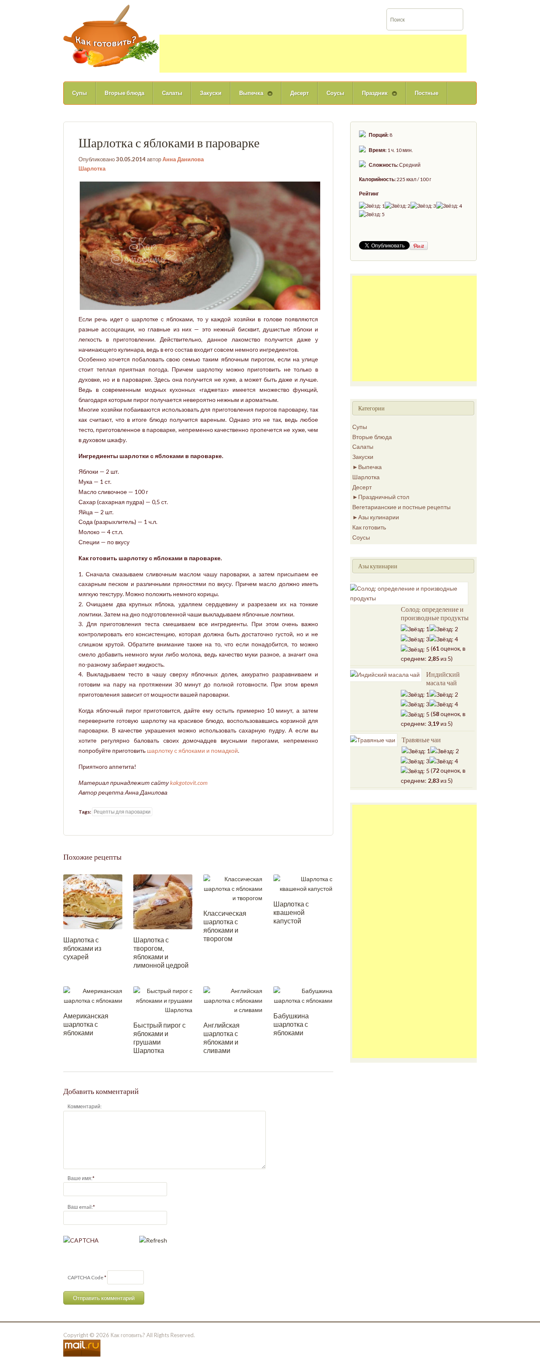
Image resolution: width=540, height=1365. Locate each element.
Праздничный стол (383, 496)
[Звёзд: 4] (449, 206)
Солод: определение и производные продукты (435, 613)
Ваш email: (80, 1207)
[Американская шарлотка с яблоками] (92, 995)
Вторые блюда (124, 93)
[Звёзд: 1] (372, 206)
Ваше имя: (80, 1178)
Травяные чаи (421, 739)
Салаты (172, 93)
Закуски (210, 93)
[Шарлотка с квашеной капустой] (302, 883)
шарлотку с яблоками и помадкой (192, 750)
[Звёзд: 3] (423, 206)
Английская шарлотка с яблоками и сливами (221, 1037)
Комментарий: (85, 1106)
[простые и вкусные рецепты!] (111, 35)
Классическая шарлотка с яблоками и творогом (224, 925)
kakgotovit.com (189, 782)
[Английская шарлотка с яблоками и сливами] (232, 999)
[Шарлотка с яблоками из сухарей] (92, 901)
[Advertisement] (313, 54)
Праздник (370, 97)
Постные (426, 93)
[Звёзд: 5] (372, 214)
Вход (494, 5)
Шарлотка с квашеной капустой (291, 912)
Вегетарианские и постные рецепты (401, 506)
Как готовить (369, 527)
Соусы (335, 93)
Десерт (299, 93)
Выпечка (246, 97)
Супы (79, 93)
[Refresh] (153, 1240)
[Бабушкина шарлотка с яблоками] (302, 995)
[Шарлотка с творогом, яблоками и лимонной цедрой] (162, 901)
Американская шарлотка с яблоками (85, 1024)
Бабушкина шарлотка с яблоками (291, 1024)
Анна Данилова (183, 159)
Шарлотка (91, 168)
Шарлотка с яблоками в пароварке (168, 142)
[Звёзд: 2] (397, 206)
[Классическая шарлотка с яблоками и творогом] (232, 887)
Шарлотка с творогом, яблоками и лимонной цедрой (161, 952)
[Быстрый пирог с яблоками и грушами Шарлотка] (162, 999)
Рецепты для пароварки (122, 812)
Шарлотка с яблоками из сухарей (82, 948)
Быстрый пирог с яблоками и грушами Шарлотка (159, 1037)
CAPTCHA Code (85, 1277)
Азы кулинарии (378, 517)
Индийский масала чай (443, 678)
